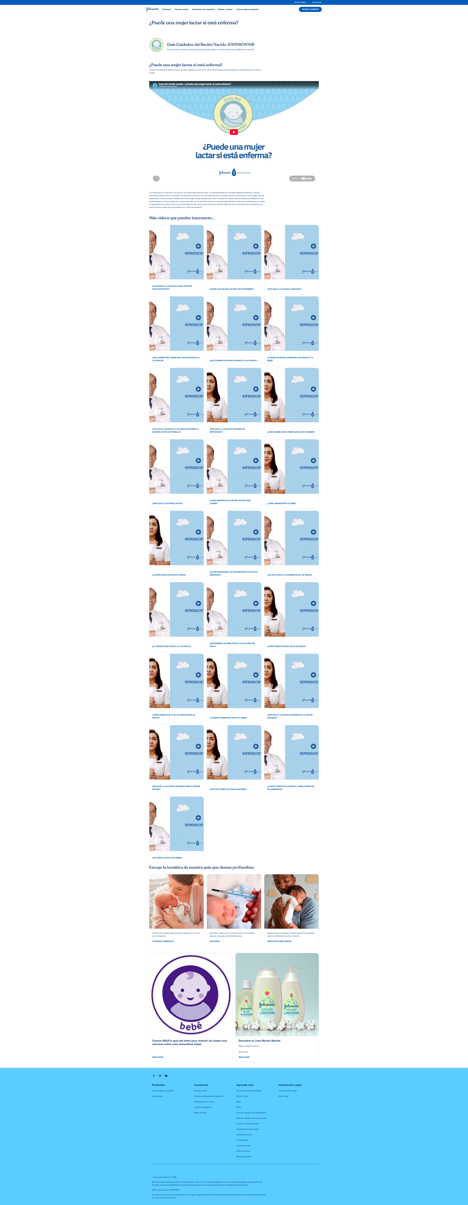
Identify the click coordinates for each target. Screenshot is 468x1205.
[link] (300, 2)
